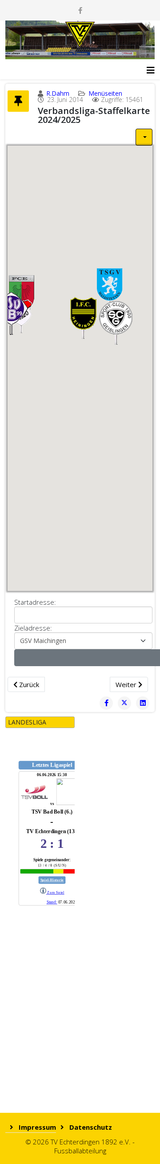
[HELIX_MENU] (151, 67)
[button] (117, 322)
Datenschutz (90, 1127)
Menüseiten (105, 93)
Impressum (36, 1127)
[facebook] (80, 10)
